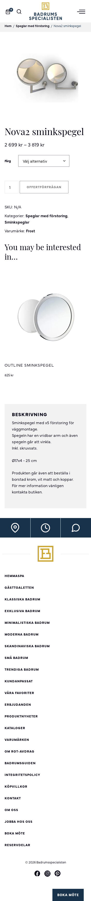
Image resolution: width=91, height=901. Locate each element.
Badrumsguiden (20, 763)
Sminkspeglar (17, 222)
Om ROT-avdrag (19, 751)
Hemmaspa (14, 576)
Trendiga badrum (22, 669)
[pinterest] (57, 874)
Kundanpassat (19, 681)
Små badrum (16, 658)
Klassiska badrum (22, 599)
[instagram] (47, 873)
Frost (30, 230)
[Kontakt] (76, 528)
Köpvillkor (16, 786)
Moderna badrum (22, 634)
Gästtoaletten (19, 587)
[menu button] (83, 11)
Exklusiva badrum (22, 611)
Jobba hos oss (19, 821)
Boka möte (68, 894)
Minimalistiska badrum (27, 622)
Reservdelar (17, 845)
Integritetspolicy (22, 775)
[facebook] (37, 874)
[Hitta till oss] (15, 528)
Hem (8, 26)
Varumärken (17, 739)
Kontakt (13, 798)
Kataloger (15, 728)
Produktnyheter (21, 716)
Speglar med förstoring (33, 26)
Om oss (11, 810)
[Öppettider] (45, 528)
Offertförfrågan (44, 187)
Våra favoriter (19, 693)
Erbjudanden (18, 704)
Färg (8, 161)
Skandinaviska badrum (27, 646)
